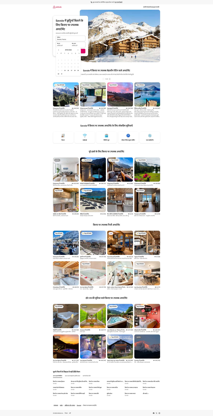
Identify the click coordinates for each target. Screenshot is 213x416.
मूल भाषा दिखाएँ (118, 2)
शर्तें (70, 413)
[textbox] (63, 46)
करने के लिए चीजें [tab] (86, 376)
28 (74, 70)
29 (78, 70)
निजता (66, 413)
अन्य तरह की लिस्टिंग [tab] (57, 376)
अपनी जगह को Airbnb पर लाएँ (151, 7)
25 (65, 70)
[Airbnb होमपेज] (57, 7)
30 (58, 74)
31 (61, 74)
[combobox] (70, 39)
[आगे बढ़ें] (109, 79)
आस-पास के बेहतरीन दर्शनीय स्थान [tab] (72, 376)
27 (71, 70)
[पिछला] (103, 79)
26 (68, 70)
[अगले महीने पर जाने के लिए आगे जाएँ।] (77, 49)
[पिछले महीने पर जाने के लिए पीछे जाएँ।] (58, 49)
